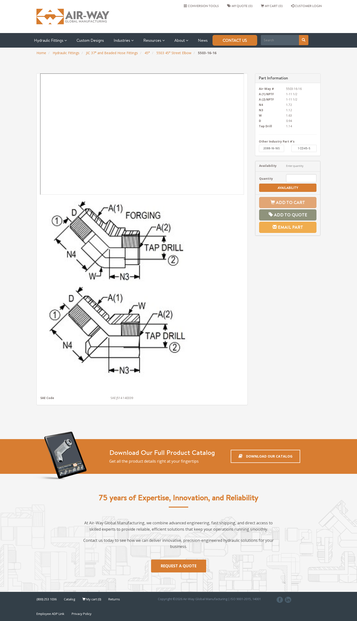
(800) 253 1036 (46, 599)
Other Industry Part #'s (277, 141)
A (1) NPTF (266, 94)
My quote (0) (241, 6)
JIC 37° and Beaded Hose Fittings (112, 53)
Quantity (266, 178)
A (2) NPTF (266, 99)
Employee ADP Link (50, 614)
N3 (261, 110)
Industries (122, 40)
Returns (114, 599)
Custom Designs (90, 40)
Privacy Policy (82, 614)
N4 (261, 105)
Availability (268, 166)
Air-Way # (266, 89)
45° (147, 53)
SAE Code (47, 398)
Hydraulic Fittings (49, 40)
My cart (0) (273, 6)
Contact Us (235, 40)
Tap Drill (265, 126)
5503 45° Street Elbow (173, 53)
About (180, 40)
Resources (152, 40)
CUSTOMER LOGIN (308, 6)
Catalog (69, 599)
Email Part (290, 227)
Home (41, 53)
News (203, 40)
